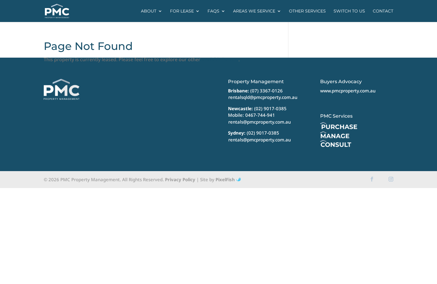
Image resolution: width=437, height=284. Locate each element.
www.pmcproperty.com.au (347, 91)
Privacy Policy (180, 179)
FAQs (213, 11)
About (148, 11)
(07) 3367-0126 (266, 91)
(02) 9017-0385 (270, 108)
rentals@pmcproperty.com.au (259, 122)
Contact (383, 11)
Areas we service (254, 11)
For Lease (182, 11)
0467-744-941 (260, 115)
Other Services (307, 11)
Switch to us (349, 11)
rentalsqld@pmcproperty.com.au (262, 97)
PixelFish (226, 179)
